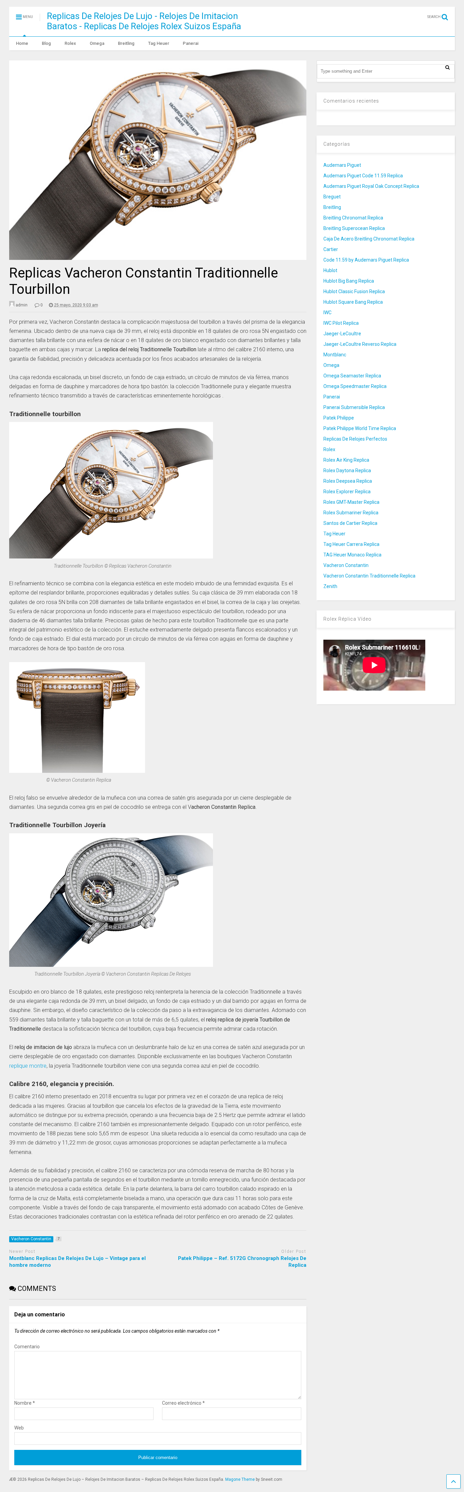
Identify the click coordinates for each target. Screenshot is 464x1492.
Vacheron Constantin (346, 565)
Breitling (126, 43)
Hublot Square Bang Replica (353, 302)
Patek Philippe (338, 418)
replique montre (28, 1066)
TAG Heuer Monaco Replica (352, 554)
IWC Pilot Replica (341, 323)
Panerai (190, 43)
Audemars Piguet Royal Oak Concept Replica (371, 186)
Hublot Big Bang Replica (348, 281)
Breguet (332, 196)
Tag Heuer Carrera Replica (351, 544)
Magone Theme (240, 1479)
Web (19, 1428)
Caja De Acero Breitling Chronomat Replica (368, 239)
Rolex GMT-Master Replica (351, 502)
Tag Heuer (158, 43)
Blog (46, 43)
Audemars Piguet (342, 165)
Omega (97, 43)
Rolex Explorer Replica (347, 491)
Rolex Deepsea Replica (347, 481)
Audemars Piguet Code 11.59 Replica (363, 175)
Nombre (24, 1403)
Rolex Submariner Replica (350, 512)
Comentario (27, 1346)
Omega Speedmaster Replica (355, 386)
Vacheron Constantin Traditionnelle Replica (369, 576)
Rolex (70, 43)
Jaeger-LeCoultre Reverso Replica (359, 344)
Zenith (330, 586)
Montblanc (334, 354)
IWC (327, 312)
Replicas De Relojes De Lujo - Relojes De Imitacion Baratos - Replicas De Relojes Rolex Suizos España (144, 21)
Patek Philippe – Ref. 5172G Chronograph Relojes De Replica (242, 1261)
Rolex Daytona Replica (347, 470)
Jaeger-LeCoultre (342, 333)
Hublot (330, 270)
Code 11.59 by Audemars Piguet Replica (366, 260)
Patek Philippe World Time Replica (359, 428)
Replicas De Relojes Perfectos (355, 439)
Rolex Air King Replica (346, 460)
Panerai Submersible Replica (354, 407)
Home (22, 43)
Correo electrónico (183, 1403)
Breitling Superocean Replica (354, 228)
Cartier (330, 249)
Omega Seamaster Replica (352, 375)
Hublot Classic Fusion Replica (354, 291)
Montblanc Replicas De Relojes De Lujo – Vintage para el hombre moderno (77, 1261)
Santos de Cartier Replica (350, 523)
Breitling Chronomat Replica (353, 217)
